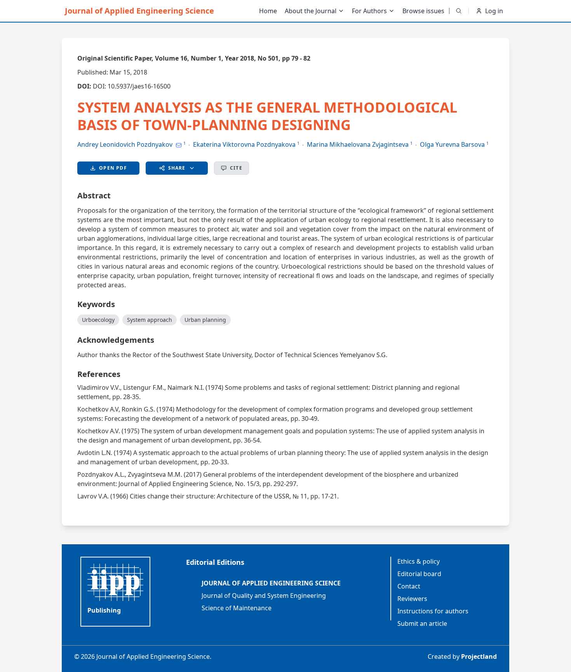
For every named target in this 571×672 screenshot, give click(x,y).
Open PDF (113, 168)
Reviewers (412, 598)
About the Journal (310, 11)
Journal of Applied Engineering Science (139, 10)
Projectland (479, 656)
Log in (494, 11)
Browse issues (423, 11)
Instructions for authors (432, 611)
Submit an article (422, 623)
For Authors (369, 11)
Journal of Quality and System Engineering (264, 595)
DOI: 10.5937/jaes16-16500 (132, 86)
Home (268, 11)
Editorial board (419, 574)
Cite (236, 168)
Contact (408, 586)
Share (177, 168)
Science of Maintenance (237, 608)
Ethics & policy (418, 561)
